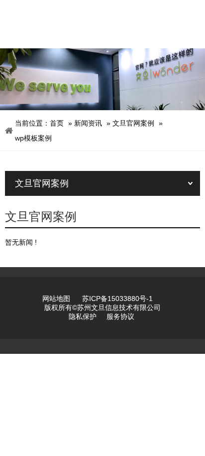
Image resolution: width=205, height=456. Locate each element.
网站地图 (56, 299)
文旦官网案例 (133, 123)
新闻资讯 (88, 123)
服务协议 (120, 316)
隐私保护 (83, 316)
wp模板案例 (33, 138)
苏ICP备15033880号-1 (117, 299)
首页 (57, 123)
